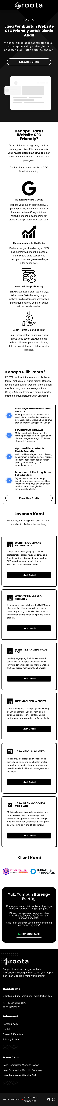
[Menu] (5, 5)
